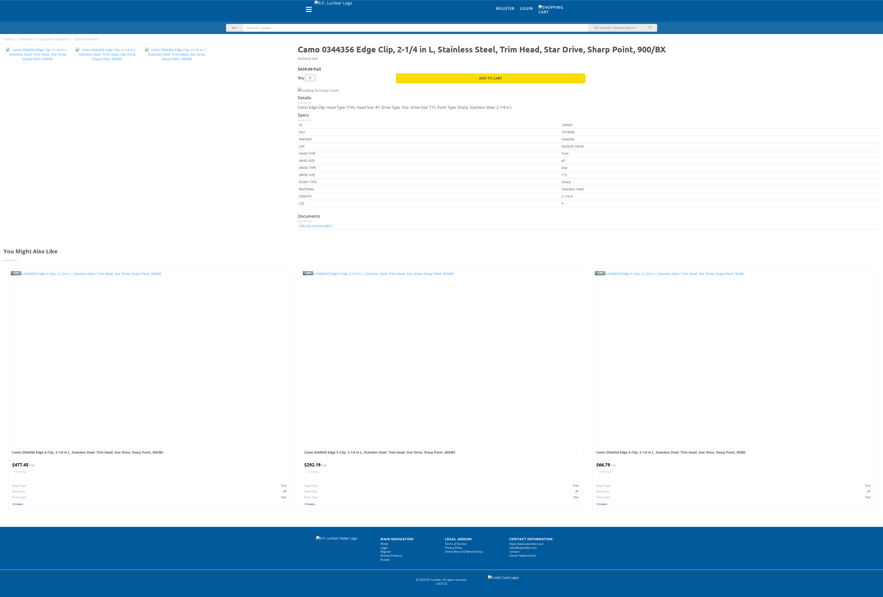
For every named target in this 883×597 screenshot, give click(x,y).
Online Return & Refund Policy (464, 552)
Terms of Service (456, 544)
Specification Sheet (316, 226)
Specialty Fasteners (54, 39)
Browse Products (391, 555)
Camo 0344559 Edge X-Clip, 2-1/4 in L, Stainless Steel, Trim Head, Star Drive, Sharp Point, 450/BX (379, 452)
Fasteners (26, 39)
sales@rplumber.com (523, 548)
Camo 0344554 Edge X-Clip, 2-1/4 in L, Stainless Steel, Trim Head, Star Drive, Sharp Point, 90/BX (670, 452)
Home (9, 39)
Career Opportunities (522, 555)
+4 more (17, 504)
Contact (514, 552)
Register (505, 8)
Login (526, 8)
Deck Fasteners (86, 39)
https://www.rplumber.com (526, 544)
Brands (385, 560)
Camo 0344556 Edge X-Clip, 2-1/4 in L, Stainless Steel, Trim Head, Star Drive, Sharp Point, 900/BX (87, 452)
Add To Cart (490, 78)
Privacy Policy (453, 548)
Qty (301, 77)
